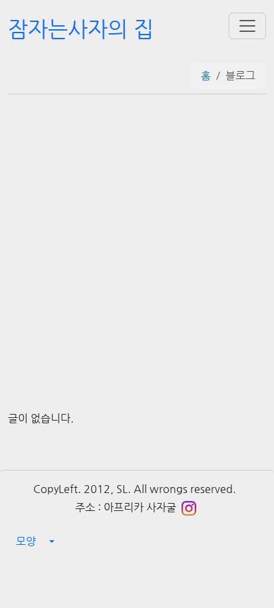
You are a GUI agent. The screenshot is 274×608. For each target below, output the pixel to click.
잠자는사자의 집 (81, 29)
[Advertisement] (137, 238)
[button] (137, 542)
